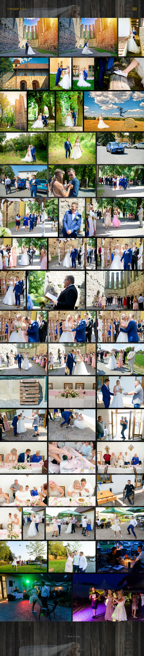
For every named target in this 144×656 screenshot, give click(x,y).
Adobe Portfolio (77, 649)
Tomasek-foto (16, 9)
